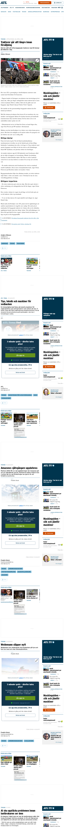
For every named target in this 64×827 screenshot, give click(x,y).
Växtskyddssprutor (8, 571)
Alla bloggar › (58, 139)
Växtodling (16, 11)
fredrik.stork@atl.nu (7, 562)
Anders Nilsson (5, 54)
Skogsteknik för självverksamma (19, 395)
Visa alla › (60, 124)
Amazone (5, 575)
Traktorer (20, 243)
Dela (5, 248)
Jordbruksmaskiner (15, 568)
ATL (2, 318)
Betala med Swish (20, 372)
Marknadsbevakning (33, 7)
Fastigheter (46, 7)
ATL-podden (4, 7)
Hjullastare (29, 741)
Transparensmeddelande (20, 437)
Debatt (52, 78)
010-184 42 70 (5, 564)
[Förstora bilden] (37, 60)
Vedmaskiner (6, 398)
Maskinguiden (20, 7)
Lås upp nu (20, 355)
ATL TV (12, 7)
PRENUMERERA (44, 2)
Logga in (21, 335)
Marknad (46, 11)
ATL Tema (4, 270)
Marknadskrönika (7, 602)
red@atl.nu (4, 237)
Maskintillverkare (24, 571)
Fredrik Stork (15, 480)
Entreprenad (55, 11)
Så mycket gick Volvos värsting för (21, 224)
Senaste (3, 11)
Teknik (24, 11)
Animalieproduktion (35, 11)
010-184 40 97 (5, 238)
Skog (9, 11)
